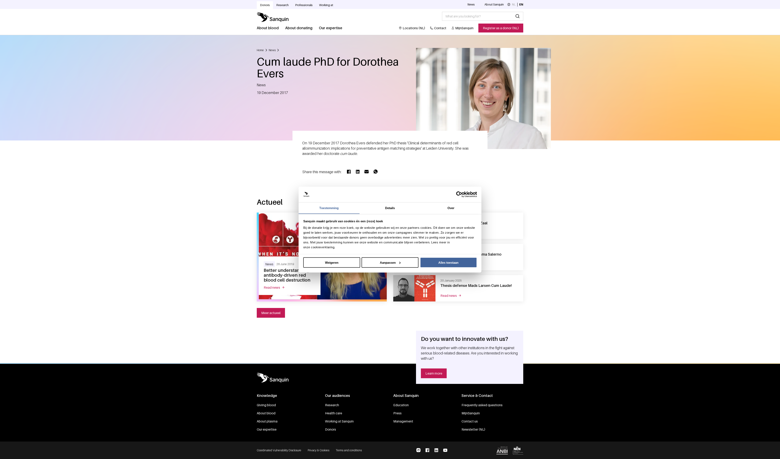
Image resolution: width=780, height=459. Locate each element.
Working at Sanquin (339, 421)
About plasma (267, 421)
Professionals (304, 5)
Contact (440, 28)
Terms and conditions (349, 450)
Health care (333, 413)
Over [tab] (450, 208)
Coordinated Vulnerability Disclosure (279, 450)
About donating (298, 28)
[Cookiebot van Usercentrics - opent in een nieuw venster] (459, 194)
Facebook (427, 450)
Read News (276, 287)
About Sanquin (494, 4)
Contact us (470, 421)
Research (282, 5)
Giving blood (266, 405)
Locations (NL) (414, 28)
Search (517, 16)
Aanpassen (388, 262)
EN (521, 4)
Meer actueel (271, 313)
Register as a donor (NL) (501, 28)
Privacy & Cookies (318, 450)
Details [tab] (390, 208)
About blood (268, 28)
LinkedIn (436, 450)
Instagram (418, 450)
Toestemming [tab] (329, 208)
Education (401, 405)
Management (403, 421)
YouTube (445, 450)
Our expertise (330, 28)
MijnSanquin (464, 28)
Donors (265, 5)
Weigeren (331, 262)
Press (397, 413)
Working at (326, 5)
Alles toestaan (448, 262)
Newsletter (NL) (473, 429)
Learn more (433, 373)
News (471, 4)
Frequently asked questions (482, 405)
